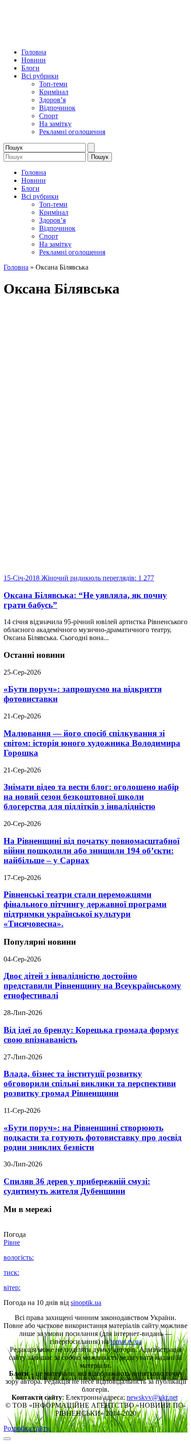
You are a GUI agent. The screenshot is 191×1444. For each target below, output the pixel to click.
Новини (33, 60)
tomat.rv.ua (126, 1341)
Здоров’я (52, 100)
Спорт (48, 116)
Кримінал (53, 92)
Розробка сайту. (27, 1428)
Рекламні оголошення (72, 131)
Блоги (30, 68)
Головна (33, 52)
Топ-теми (53, 84)
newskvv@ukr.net (152, 1397)
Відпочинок (57, 108)
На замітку (55, 123)
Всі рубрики (40, 76)
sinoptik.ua (86, 1302)
